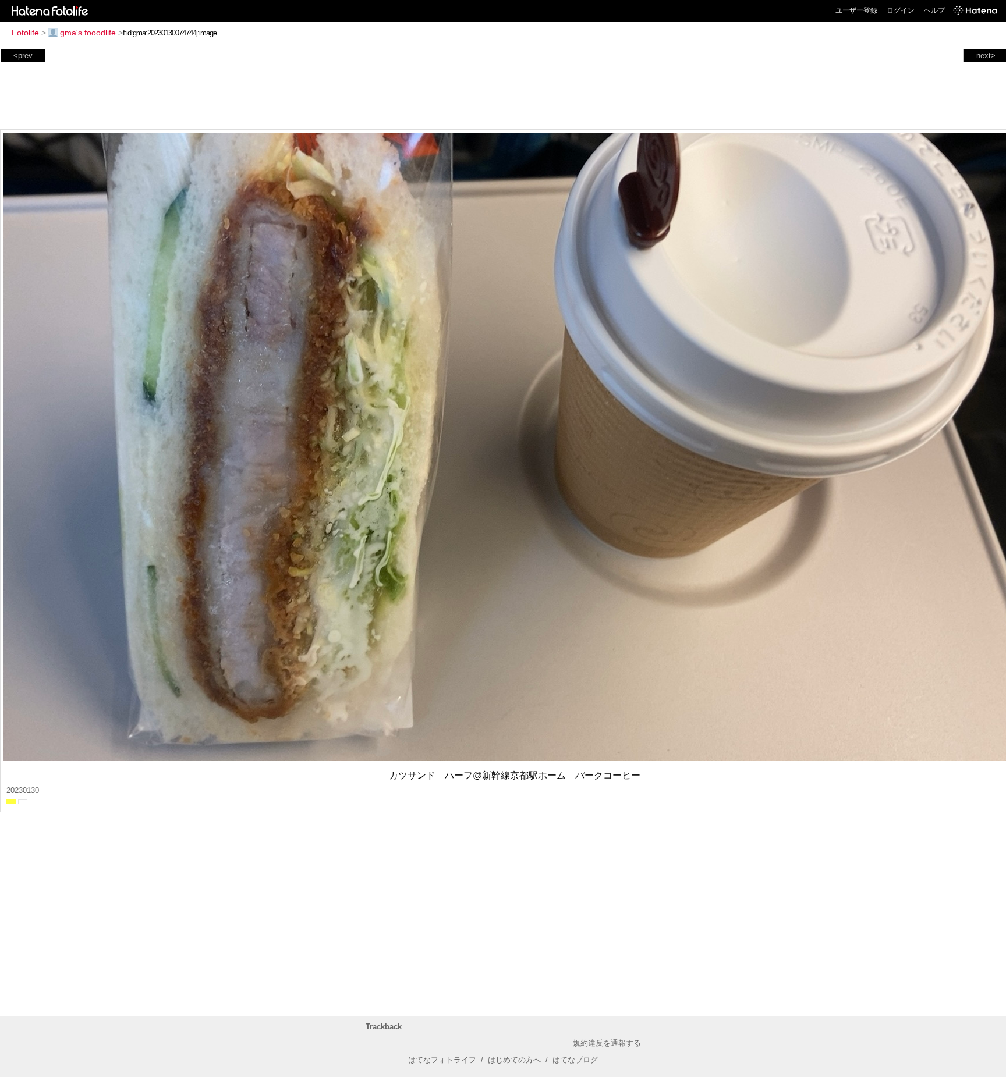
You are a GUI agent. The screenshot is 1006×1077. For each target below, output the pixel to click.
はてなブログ (575, 1059)
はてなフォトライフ (442, 1059)
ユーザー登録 (856, 10)
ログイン (901, 10)
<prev (23, 55)
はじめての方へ (514, 1059)
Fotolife (25, 32)
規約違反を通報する (607, 1043)
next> (986, 55)
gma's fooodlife (88, 32)
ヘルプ (934, 10)
